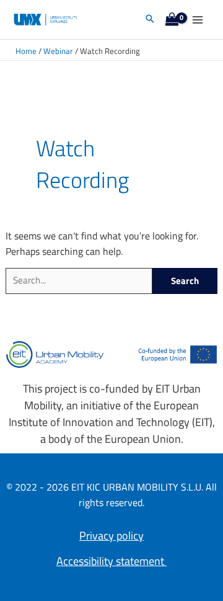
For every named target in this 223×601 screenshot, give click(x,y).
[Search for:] (79, 281)
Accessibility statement (111, 561)
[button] (149, 19)
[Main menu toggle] (197, 19)
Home (26, 51)
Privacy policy (111, 535)
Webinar (58, 51)
